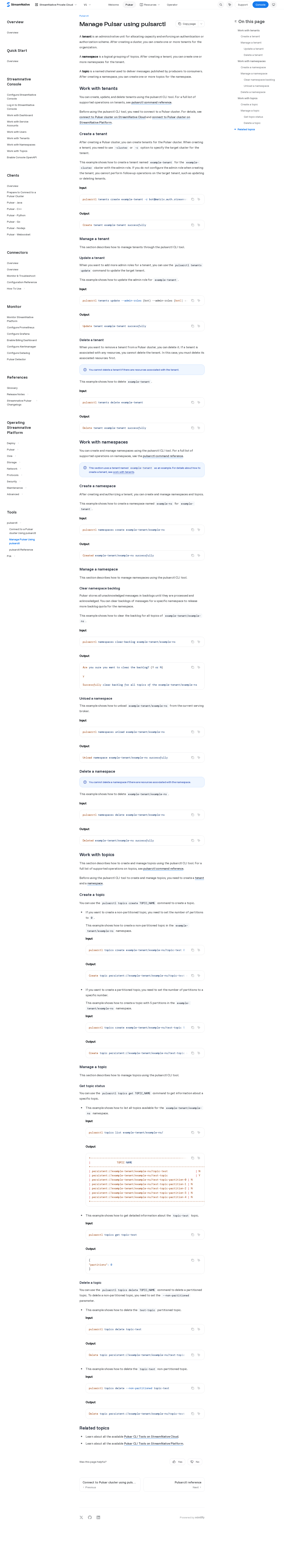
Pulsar (129, 4)
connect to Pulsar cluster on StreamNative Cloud (112, 117)
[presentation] (142, 199)
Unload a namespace (256, 86)
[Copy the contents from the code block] (192, 199)
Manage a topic (250, 110)
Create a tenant (250, 36)
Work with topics (248, 98)
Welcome (113, 4)
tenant (199, 878)
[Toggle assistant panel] (229, 4)
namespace (95, 883)
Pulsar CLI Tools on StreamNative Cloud (151, 1436)
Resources (150, 4)
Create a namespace (253, 67)
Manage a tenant (251, 42)
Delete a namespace (253, 92)
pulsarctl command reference (151, 102)
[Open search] (220, 4)
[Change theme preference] (273, 4)
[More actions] (201, 23)
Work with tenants (249, 30)
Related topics (246, 129)
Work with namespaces (252, 61)
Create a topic (249, 104)
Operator (172, 4)
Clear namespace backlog (259, 80)
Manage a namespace (254, 73)
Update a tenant (254, 49)
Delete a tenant (253, 55)
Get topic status (253, 117)
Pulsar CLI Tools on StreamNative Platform (153, 1443)
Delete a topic (252, 123)
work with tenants (123, 472)
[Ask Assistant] (198, 199)
